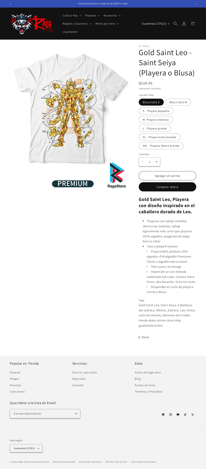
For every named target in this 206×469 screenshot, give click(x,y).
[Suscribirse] (76, 413)
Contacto (78, 385)
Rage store (23, 461)
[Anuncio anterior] (10, 3)
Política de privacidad (64, 461)
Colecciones (17, 391)
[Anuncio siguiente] (196, 3)
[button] (71, 15)
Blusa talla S (151, 102)
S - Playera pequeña (156, 111)
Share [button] (145, 337)
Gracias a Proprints (39, 461)
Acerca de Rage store (148, 372)
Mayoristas (79, 378)
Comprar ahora (167, 187)
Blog (138, 378)
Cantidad (144, 154)
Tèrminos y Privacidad (148, 391)
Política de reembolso (90, 461)
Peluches (15, 385)
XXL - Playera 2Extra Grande (161, 145)
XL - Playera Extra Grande (159, 137)
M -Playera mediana (156, 119)
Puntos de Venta (145, 385)
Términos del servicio (116, 461)
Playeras (15, 372)
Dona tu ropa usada (84, 372)
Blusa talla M (178, 102)
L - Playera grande (155, 128)
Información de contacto (144, 461)
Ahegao (14, 378)
